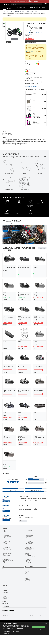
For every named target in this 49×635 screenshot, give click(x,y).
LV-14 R (26, 531)
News (26, 568)
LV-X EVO (27, 553)
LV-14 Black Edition (28, 530)
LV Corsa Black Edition (29, 535)
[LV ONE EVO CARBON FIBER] (4, 23)
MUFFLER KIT (13, 8)
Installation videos (6, 595)
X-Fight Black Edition (29, 558)
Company (27, 571)
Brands (26, 573)
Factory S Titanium (28, 549)
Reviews (42, 13)
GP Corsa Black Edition (7, 555)
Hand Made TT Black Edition (8, 560)
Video (4, 568)
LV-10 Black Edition (28, 537)
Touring (4, 561)
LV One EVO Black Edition (30, 543)
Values (26, 574)
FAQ (3, 593)
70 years (26, 578)
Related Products (36, 13)
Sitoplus (4, 562)
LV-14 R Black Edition (6, 532)
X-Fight (4, 558)
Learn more (5, 608)
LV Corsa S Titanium (6, 535)
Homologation (5, 592)
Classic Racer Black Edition (7, 553)
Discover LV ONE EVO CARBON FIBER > (33, 86)
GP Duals (27, 550)
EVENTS (21, 7)
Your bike (10, 11)
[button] (17, 633)
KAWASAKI (17, 11)
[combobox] (46, 623)
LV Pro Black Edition (29, 546)
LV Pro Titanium (28, 547)
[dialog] (24, 628)
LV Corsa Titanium (28, 536)
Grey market (27, 581)
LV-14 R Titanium (28, 532)
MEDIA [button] (25, 7)
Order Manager (28, 583)
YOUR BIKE (5, 8)
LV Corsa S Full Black (29, 534)
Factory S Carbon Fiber (7, 549)
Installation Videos (28, 13)
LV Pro (4, 546)
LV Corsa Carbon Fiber (7, 536)
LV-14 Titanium (5, 531)
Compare (9, 15)
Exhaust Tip (27, 560)
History (26, 572)
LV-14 (4, 530)
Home (5, 11)
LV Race (4, 550)
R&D (26, 575)
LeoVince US (29, 19)
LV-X (3, 554)
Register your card (6, 597)
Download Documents (19, 13)
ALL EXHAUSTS (9, 8)
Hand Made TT (28, 559)
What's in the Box (11, 13)
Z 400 (23, 11)
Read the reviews (38, 32)
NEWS (18, 7)
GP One (4, 552)
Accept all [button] (38, 626)
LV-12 (26, 540)
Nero (26, 544)
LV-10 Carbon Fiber (28, 538)
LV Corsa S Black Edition (7, 534)
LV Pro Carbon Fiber (6, 547)
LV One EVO (5, 543)
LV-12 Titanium (28, 541)
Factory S (4, 548)
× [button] (47, 623)
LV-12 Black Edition (6, 541)
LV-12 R (4, 542)
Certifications (27, 577)
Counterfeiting (28, 580)
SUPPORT (44, 7)
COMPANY (31, 7)
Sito (26, 561)
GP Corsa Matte (28, 555)
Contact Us (5, 587)
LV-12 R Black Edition (29, 542)
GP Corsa (27, 554)
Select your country (34, 1)
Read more (27, 626)
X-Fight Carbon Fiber (6, 559)
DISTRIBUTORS (37, 7)
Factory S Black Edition (29, 548)
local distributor (29, 51)
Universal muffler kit (29, 562)
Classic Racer (27, 552)
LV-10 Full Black (5, 538)
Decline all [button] (38, 629)
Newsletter (5, 598)
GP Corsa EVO (5, 556)
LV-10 (4, 537)
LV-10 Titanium (5, 540)
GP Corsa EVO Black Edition (30, 556)
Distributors (27, 579)
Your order (4, 596)
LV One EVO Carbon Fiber (7, 544)
